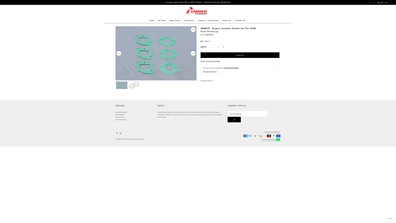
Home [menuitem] (151, 20)
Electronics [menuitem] (189, 20)
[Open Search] (370, 2)
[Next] (193, 53)
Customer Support (121, 112)
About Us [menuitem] (227, 20)
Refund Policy (120, 115)
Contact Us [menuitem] (240, 20)
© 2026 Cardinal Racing (123, 139)
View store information (210, 71)
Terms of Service (121, 120)
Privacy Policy (120, 117)
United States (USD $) (271, 132)
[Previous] (119, 53)
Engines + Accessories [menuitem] (208, 20)
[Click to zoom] (193, 29)
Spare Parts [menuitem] (175, 20)
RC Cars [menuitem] (162, 20)
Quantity (204, 47)
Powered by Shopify (138, 139)
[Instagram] (120, 133)
